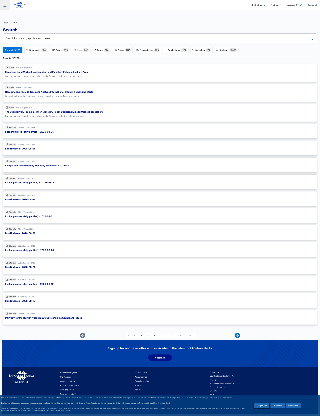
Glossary (213, 391)
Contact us (214, 372)
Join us (138, 390)
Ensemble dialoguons (68, 372)
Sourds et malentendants (220, 376)
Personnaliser (293, 406)
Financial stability (142, 381)
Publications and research (70, 385)
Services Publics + (217, 387)
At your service (141, 377)
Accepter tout (261, 406)
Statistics (138, 385)
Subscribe (160, 357)
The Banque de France (69, 377)
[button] (312, 5)
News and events (67, 390)
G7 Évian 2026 (141, 372)
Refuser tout (277, 406)
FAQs (212, 394)
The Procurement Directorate (222, 383)
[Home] (24, 377)
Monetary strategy (67, 381)
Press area (214, 380)
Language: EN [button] (292, 5)
